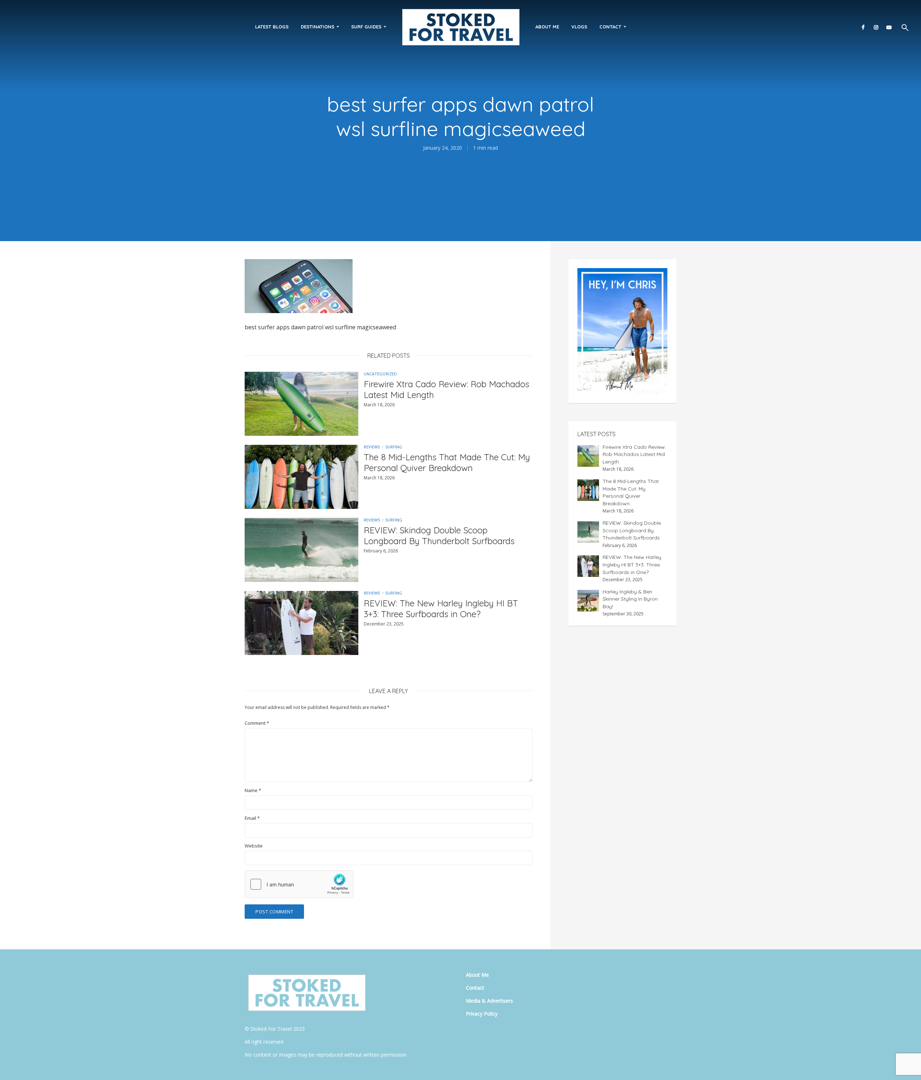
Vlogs (579, 27)
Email (252, 818)
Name (253, 790)
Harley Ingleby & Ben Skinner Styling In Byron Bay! (630, 599)
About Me (547, 27)
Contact (610, 27)
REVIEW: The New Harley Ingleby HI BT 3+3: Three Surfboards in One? (441, 608)
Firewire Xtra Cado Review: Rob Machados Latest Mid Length (446, 389)
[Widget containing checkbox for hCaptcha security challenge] (299, 884)
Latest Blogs (272, 27)
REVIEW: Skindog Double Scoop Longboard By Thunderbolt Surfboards (439, 535)
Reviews (372, 446)
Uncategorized (380, 373)
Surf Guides (366, 27)
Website (254, 846)
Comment (257, 723)
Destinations (317, 27)
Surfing (393, 446)
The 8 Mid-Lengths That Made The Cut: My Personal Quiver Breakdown (447, 462)
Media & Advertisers (489, 1000)
